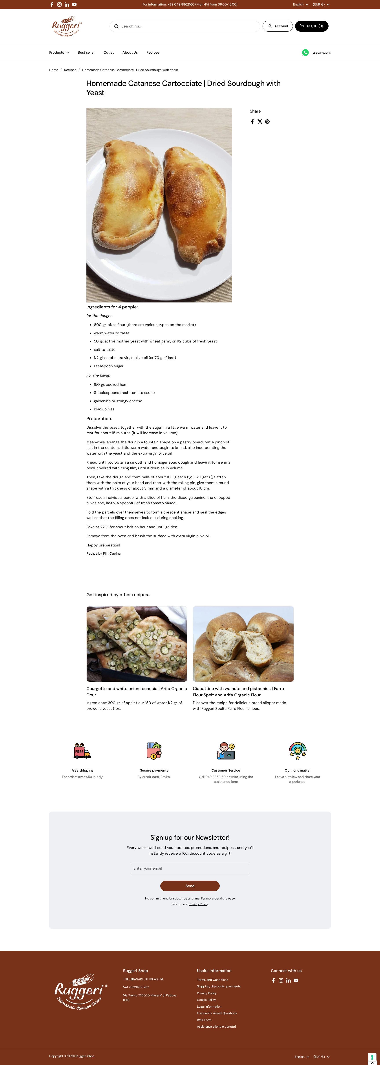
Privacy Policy (198, 904)
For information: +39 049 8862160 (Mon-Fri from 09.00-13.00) (190, 4)
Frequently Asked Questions (217, 1013)
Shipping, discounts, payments (219, 986)
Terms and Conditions (212, 980)
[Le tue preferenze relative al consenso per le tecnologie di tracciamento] (372, 1057)
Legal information (209, 1007)
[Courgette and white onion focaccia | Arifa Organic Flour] (136, 644)
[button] (312, 26)
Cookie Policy (206, 1000)
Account (281, 26)
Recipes (70, 70)
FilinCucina (112, 553)
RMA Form (204, 1020)
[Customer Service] (225, 750)
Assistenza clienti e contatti (216, 1027)
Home (53, 70)
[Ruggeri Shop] (66, 26)
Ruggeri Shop (85, 1056)
